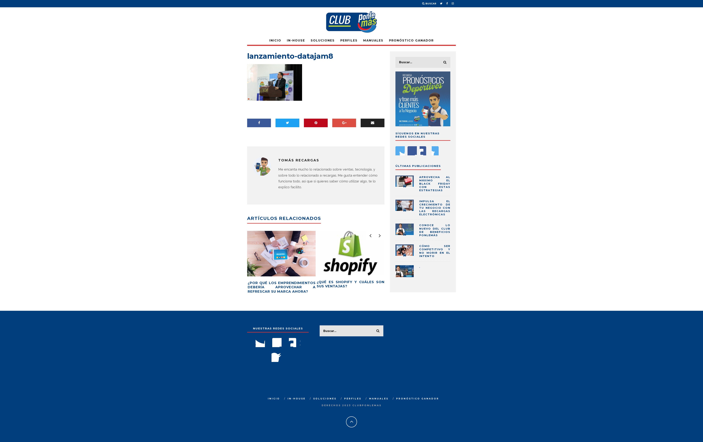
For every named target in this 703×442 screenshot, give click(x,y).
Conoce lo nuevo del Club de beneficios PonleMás (434, 230)
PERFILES (349, 40)
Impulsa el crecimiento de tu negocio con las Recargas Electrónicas (434, 208)
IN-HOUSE (296, 40)
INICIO (275, 40)
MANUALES (373, 40)
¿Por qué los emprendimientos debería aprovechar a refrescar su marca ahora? (282, 287)
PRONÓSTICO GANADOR (411, 40)
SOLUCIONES (323, 40)
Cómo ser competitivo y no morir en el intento (434, 251)
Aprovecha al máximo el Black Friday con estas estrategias (434, 183)
